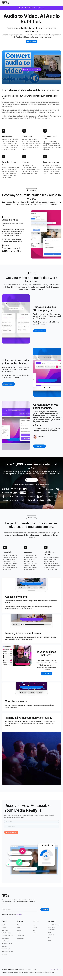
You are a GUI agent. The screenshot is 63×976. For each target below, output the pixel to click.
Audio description (6, 933)
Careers (19, 930)
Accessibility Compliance (54, 925)
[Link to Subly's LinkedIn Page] (54, 969)
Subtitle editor (5, 940)
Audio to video (5, 938)
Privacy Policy (22, 969)
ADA (49, 932)
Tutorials (35, 927)
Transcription (5, 930)
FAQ (34, 930)
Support (35, 933)
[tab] (13, 229)
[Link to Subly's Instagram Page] (60, 969)
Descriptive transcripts (7, 935)
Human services (6, 948)
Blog (34, 925)
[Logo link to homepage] (5, 2)
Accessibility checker (7, 943)
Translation (4, 946)
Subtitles (4, 925)
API (33, 935)
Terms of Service (31, 969)
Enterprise (19, 925)
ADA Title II (51, 935)
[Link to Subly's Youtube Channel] (51, 969)
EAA (49, 937)
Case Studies (20, 935)
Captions (4, 927)
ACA (49, 940)
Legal (18, 933)
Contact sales (20, 938)
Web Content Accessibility (51, 928)
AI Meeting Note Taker (7, 951)
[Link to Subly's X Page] (57, 969)
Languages (4, 954)
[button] (59, 3)
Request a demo (31, 41)
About (18, 927)
